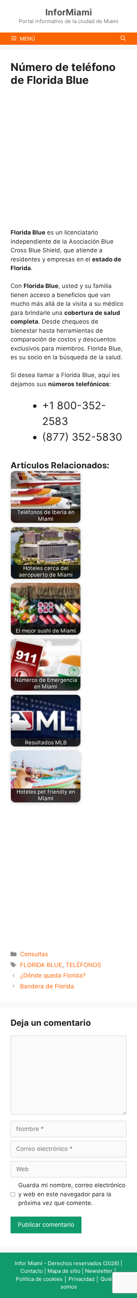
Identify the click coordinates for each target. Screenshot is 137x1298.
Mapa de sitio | (66, 1271)
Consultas (34, 954)
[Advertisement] (68, 157)
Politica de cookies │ (42, 1279)
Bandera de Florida (47, 986)
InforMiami (68, 12)
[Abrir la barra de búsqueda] (123, 39)
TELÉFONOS (83, 964)
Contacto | (33, 1271)
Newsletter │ (101, 1271)
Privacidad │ (84, 1279)
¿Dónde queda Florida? (53, 975)
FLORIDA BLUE (41, 964)
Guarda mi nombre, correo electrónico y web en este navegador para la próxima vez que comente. (71, 1194)
